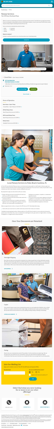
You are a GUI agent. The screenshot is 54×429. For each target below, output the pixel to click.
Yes (32, 372)
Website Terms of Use (16, 425)
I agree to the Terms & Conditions (38, 375)
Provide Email (7, 369)
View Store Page (44, 407)
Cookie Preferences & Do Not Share (7, 427)
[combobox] (24, 5)
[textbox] (27, 420)
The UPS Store (3, 425)
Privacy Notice (9, 425)
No (39, 372)
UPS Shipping (7, 268)
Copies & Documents (9, 314)
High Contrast (25, 425)
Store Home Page (22, 89)
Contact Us (26, 39)
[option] (27, 58)
